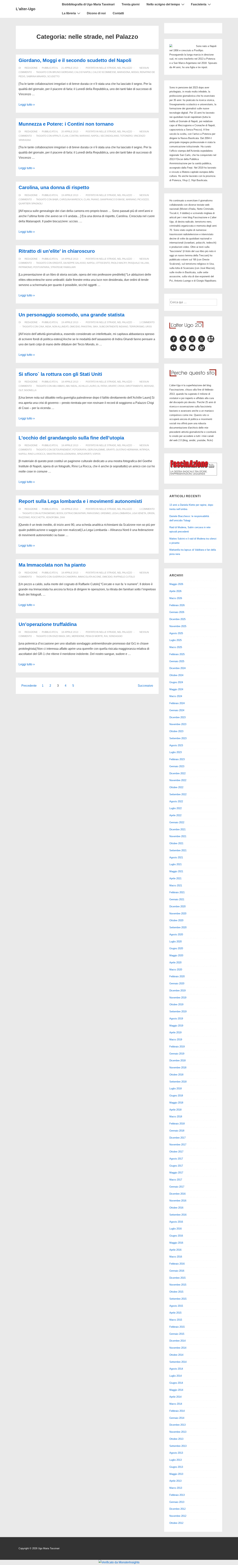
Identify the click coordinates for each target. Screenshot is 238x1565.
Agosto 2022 (176, 801)
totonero (126, 136)
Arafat (112, 386)
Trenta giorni (130, 4)
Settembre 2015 (177, 1298)
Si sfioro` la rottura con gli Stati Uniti (60, 374)
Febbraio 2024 (177, 703)
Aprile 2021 (175, 878)
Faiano (95, 199)
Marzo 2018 (175, 1116)
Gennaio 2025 (176, 661)
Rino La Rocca (36, 454)
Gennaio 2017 (176, 1186)
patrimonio (25, 267)
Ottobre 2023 (176, 731)
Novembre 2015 (177, 1284)
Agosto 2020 (176, 934)
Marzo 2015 (175, 1319)
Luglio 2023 (175, 752)
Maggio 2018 (176, 1102)
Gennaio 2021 (176, 899)
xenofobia (52, 517)
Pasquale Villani (138, 263)
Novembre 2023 (177, 724)
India (48, 326)
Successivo (145, 685)
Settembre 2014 (177, 1361)
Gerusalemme (96, 449)
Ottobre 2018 (176, 1074)
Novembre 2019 (177, 997)
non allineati (60, 326)
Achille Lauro (87, 386)
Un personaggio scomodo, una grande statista (71, 315)
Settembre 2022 (177, 794)
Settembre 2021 (177, 850)
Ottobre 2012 (176, 1523)
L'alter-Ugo (25, 9)
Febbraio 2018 (177, 1123)
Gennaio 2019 (176, 1053)
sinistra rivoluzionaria (61, 454)
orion (151, 513)
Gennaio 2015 (176, 1333)
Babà (55, 199)
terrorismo (136, 326)
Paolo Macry (119, 263)
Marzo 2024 (175, 696)
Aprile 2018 (175, 1109)
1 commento (147, 322)
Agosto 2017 (176, 1158)
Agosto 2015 (176, 1305)
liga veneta (139, 513)
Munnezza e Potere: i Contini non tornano (66, 124)
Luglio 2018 (175, 1088)
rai (106, 636)
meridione (78, 636)
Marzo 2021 (175, 885)
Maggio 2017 (176, 1172)
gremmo (106, 513)
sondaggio (115, 636)
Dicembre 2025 (177, 619)
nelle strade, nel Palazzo (115, 68)
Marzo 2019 (175, 1039)
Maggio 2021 (176, 871)
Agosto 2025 (176, 633)
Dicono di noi (96, 13)
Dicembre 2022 (177, 773)
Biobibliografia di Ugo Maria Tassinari (88, 4)
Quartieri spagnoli (30, 203)
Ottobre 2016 (176, 1207)
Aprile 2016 (175, 1249)
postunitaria (41, 267)
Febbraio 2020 (177, 976)
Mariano (85, 136)
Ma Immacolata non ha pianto (52, 565)
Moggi (135, 72)
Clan (65, 136)
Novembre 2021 (177, 836)
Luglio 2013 (175, 1459)
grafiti (110, 449)
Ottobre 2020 (176, 920)
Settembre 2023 (177, 738)
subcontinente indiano (113, 326)
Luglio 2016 (175, 1228)
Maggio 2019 (176, 1025)
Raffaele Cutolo (124, 576)
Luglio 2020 (175, 941)
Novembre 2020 (177, 913)
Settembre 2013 (177, 1446)
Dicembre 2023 (177, 717)
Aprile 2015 (175, 1312)
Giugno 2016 (176, 1235)
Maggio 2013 (176, 1474)
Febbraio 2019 (177, 1046)
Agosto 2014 (176, 1368)
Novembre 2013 (177, 1431)
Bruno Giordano (62, 72)
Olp (21, 390)
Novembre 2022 (177, 780)
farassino (93, 513)
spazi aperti (84, 454)
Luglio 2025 (175, 640)
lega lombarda (121, 513)
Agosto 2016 (176, 1221)
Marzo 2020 (175, 969)
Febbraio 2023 (177, 759)
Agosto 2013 (176, 1452)
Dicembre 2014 (177, 1340)
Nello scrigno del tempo (163, 4)
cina (41, 326)
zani (62, 517)
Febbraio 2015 (177, 1326)
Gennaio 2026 (176, 612)
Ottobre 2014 (176, 1354)
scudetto (53, 76)
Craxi (121, 386)
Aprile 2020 (175, 962)
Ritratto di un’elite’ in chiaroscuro (57, 251)
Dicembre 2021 (177, 829)
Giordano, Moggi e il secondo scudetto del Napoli (75, 60)
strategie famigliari (63, 267)
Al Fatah (102, 386)
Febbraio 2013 (177, 1495)
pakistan (86, 326)
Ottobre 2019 (176, 1004)
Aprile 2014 (175, 1396)
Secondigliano (109, 136)
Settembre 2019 (177, 1011)
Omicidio (75, 326)
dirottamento (134, 386)
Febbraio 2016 (177, 1263)
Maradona (123, 72)
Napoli (95, 136)
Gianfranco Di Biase (112, 199)
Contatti (118, 13)
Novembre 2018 (177, 1067)
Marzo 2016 (175, 1256)
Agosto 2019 (176, 1018)
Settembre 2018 (177, 1081)
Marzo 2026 (175, 598)
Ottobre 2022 (176, 787)
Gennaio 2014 (176, 1418)
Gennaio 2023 (176, 766)
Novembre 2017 (177, 1144)
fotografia (79, 449)
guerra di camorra (64, 576)
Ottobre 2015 (176, 1291)
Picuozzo (143, 199)
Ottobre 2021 (176, 843)
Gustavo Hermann (127, 449)
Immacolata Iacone (89, 576)
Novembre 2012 (177, 1516)
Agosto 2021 (176, 857)
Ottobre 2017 (176, 1151)
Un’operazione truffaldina (48, 624)
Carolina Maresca (71, 199)
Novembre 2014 (177, 1347)
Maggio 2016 (176, 1242)
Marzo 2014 (175, 1403)
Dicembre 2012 (177, 1508)
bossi (60, 513)
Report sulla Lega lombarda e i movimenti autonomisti (80, 501)
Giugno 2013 (176, 1467)
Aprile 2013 (175, 1480)
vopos (96, 454)
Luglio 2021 (175, 864)
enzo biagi (58, 636)
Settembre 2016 (177, 1214)
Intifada (144, 449)
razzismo (24, 517)
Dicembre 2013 (177, 1424)
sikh (95, 326)
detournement (61, 449)
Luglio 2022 (175, 808)
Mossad (149, 386)
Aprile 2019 (175, 1032)
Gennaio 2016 (176, 1270)
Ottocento (103, 263)
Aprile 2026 (175, 591)
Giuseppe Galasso (74, 263)
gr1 (68, 636)
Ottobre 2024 (176, 675)
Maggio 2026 (176, 584)
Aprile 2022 (175, 815)
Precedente (29, 685)
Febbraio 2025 (177, 654)
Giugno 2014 (176, 1382)
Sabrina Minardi (36, 76)
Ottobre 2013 (176, 1439)
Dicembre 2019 (177, 990)
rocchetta (38, 517)
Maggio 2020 (176, 955)
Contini (73, 136)
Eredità (57, 263)
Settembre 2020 (177, 927)
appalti (56, 136)
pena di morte (94, 636)
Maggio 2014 (176, 1390)
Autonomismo (46, 513)
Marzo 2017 (175, 1179)
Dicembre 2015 (177, 1277)
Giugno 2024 (176, 682)
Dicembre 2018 (177, 1060)
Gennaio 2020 (176, 983)
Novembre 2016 (177, 1200)
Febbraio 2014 (177, 1410)
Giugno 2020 (176, 948)
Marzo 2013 (175, 1487)
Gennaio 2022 (176, 822)
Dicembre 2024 (177, 668)
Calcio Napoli (82, 72)
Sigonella (30, 390)
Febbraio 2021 (177, 892)
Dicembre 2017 (177, 1137)
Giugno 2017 (176, 1165)
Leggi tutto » (27, 104)
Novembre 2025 (177, 626)
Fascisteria (198, 4)
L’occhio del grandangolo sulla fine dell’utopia (71, 438)
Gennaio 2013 (176, 1502)
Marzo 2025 (175, 647)
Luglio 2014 (175, 1375)
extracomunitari (75, 513)
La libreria (69, 13)
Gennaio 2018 (176, 1130)
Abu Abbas (58, 386)
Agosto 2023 (176, 745)
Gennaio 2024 (176, 710)
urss (148, 326)
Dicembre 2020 (177, 906)
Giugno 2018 (176, 1095)
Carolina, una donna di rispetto (54, 187)
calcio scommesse (104, 72)
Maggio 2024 (176, 689)
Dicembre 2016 (177, 1193)
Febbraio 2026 (177, 605)
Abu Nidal (72, 386)
